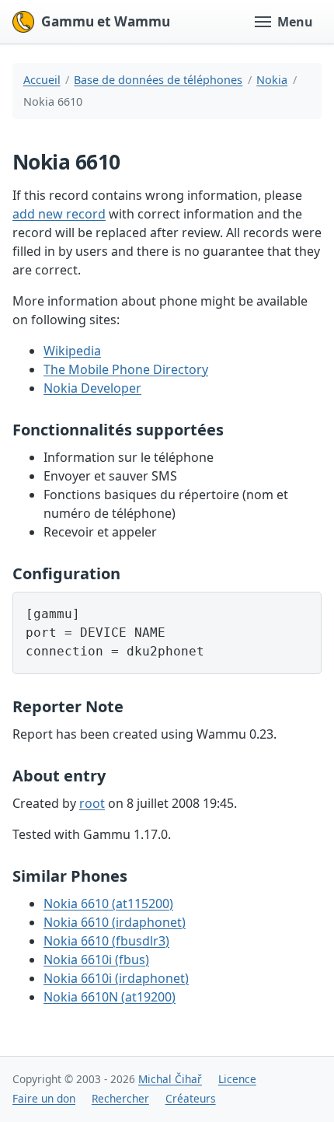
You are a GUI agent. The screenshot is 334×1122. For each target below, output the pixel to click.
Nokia (271, 79)
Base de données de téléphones (158, 79)
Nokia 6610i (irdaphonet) (116, 978)
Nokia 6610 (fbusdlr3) (106, 940)
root (92, 803)
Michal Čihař (170, 1078)
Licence (237, 1078)
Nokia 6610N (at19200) (109, 996)
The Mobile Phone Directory (125, 369)
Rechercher (120, 1098)
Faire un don (43, 1098)
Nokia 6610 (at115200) (108, 903)
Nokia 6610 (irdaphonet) (114, 922)
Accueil (42, 79)
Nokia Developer (92, 388)
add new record (59, 213)
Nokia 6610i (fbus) (96, 959)
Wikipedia (72, 350)
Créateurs (190, 1098)
